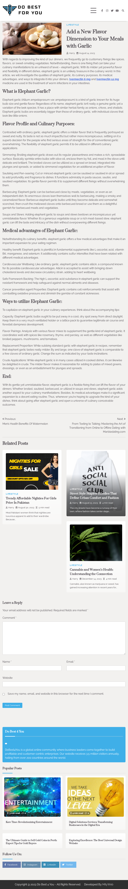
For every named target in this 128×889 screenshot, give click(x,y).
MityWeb (107, 884)
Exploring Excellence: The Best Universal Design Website (95, 842)
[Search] (123, 10)
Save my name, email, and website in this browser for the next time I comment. (56, 693)
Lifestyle (72, 25)
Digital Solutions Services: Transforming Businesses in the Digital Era (90, 824)
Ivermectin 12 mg (107, 79)
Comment (9, 617)
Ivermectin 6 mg (79, 79)
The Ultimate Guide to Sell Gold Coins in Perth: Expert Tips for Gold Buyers (31, 842)
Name (7, 661)
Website (7, 677)
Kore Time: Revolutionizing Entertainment (29, 822)
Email (70, 661)
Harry (72, 53)
